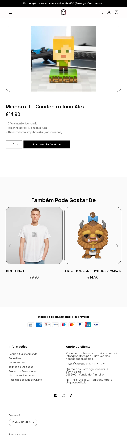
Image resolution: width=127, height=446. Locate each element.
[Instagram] (63, 395)
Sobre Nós (15, 358)
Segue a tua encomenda (23, 354)
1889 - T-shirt (15, 271)
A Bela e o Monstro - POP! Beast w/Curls (92, 271)
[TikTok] (71, 395)
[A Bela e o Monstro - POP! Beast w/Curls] (92, 237)
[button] (10, 12)
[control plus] (19, 144)
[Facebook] (56, 395)
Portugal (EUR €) (21, 422)
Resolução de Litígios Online (25, 380)
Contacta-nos (17, 362)
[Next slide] (117, 245)
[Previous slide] (10, 245)
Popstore (21, 434)
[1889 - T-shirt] (34, 237)
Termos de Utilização (21, 367)
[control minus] (9, 144)
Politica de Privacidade (22, 371)
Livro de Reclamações (22, 375)
